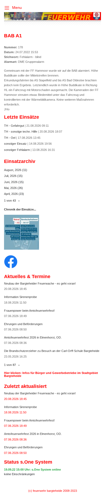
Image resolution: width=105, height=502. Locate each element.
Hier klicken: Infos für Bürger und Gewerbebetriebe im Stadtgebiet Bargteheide (51, 374)
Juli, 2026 (10, 175)
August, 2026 (13, 170)
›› (19, 200)
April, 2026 (11, 193)
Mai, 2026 (11, 188)
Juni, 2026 (11, 182)
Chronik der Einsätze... (20, 209)
